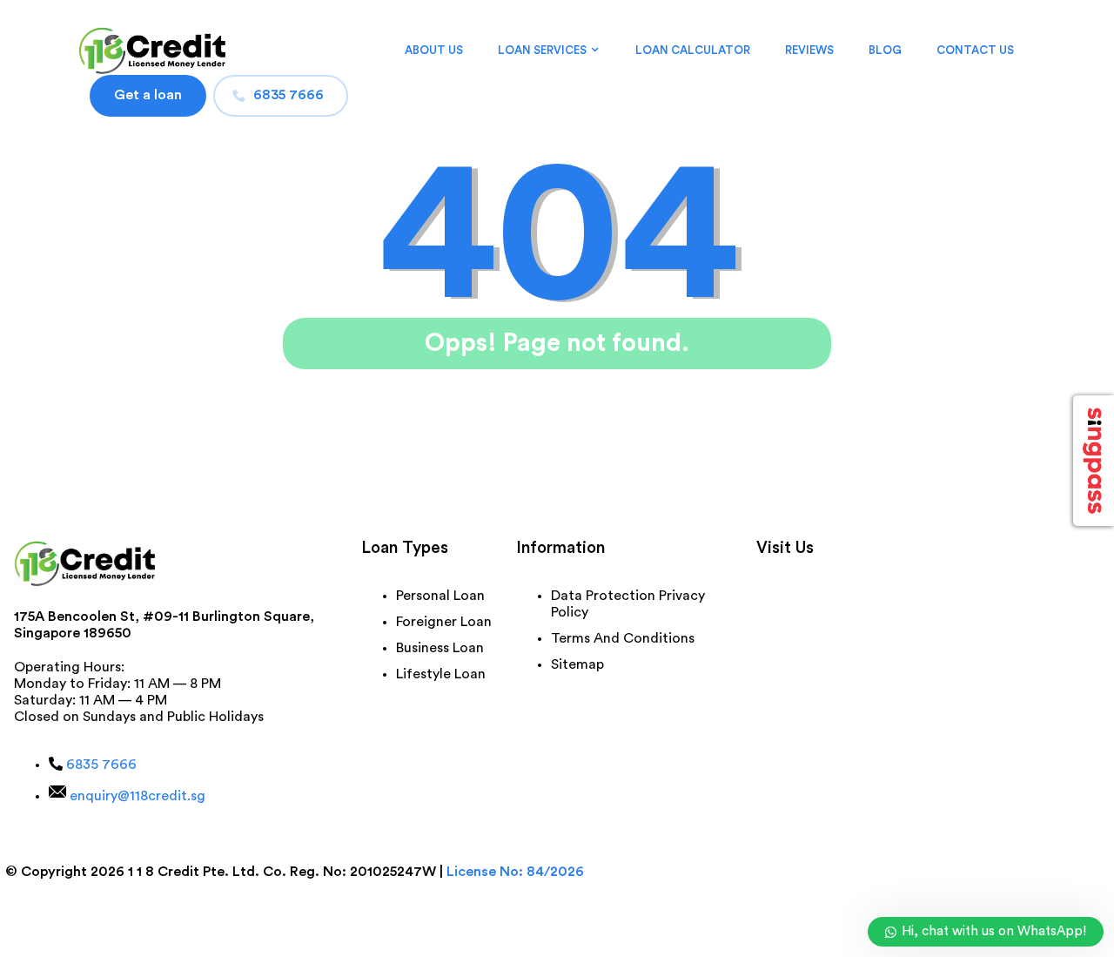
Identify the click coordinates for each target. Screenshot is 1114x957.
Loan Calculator (692, 50)
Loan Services (542, 50)
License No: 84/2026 (515, 872)
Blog (885, 50)
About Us (434, 50)
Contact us (975, 50)
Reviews (809, 50)
